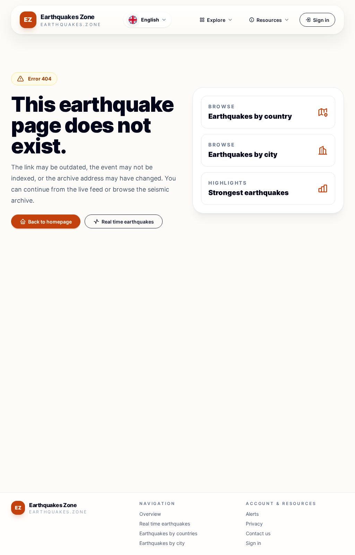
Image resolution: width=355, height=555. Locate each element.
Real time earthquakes (128, 222)
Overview (150, 514)
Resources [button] (269, 20)
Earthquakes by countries (168, 533)
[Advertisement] (177, 285)
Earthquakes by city (162, 543)
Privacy (254, 524)
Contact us (258, 533)
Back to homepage (50, 222)
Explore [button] (216, 20)
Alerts (252, 514)
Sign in (321, 20)
